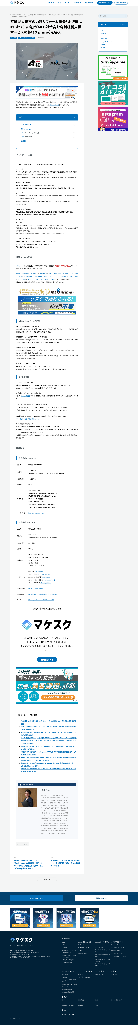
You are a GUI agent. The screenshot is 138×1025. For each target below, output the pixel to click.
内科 (50, 274)
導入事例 (13, 38)
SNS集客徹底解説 (67, 989)
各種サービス (66, 939)
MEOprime (65, 945)
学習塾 (18, 274)
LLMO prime (82, 945)
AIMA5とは (81, 951)
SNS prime (65, 974)
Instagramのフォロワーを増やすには (69, 985)
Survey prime (115, 945)
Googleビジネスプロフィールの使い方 (69, 956)
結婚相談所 (25, 274)
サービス (51, 3)
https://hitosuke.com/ (36, 513)
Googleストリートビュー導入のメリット (102, 965)
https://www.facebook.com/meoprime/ (42, 594)
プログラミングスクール (35, 279)
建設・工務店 (74, 277)
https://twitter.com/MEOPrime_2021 (41, 600)
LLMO (96, 1000)
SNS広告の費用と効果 (68, 992)
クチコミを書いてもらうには (118, 956)
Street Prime (99, 947)
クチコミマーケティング (117, 948)
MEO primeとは (25, 129)
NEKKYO (80, 974)
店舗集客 (80, 1005)
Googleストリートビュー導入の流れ (102, 960)
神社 (53, 279)
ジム (20, 277)
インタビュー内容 (25, 125)
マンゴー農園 (22, 279)
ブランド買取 (64, 277)
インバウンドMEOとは (84, 977)
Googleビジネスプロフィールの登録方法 (69, 951)
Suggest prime (99, 974)
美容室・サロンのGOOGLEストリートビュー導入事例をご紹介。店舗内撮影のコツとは (65, 863)
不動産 (46, 277)
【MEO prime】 (54, 105)
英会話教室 (43, 274)
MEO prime (19, 266)
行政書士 (47, 279)
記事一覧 (47, 879)
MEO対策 (81, 1000)
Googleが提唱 (25, 396)
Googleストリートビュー (69, 1005)
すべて (63, 1000)
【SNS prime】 (46, 577)
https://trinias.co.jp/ (35, 588)
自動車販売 (38, 277)
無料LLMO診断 (82, 953)
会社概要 (23, 141)
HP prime (114, 974)
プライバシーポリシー (31, 945)
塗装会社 (65, 274)
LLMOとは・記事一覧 (84, 948)
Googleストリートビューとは (102, 951)
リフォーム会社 (23, 38)
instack (64, 977)
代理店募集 (77, 3)
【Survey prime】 (45, 583)
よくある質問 (28, 137)
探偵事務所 (57, 274)
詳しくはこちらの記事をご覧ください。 (27, 419)
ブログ (59, 3)
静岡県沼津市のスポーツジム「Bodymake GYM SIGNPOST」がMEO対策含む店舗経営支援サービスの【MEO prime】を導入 (28, 864)
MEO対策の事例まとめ (68, 960)
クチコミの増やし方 (116, 953)
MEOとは (64, 948)
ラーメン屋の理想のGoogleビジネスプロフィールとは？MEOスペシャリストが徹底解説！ (49, 738)
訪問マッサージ (28, 277)
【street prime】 (49, 580)
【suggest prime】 (44, 574)
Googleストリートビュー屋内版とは (102, 955)
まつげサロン (54, 277)
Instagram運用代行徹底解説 (69, 981)
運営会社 (12, 945)
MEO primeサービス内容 (32, 133)
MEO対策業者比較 (67, 963)
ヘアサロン (34, 274)
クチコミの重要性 (116, 951)
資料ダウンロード (68, 1014)
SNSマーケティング (116, 1000)
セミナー (67, 3)
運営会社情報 (89, 3)
